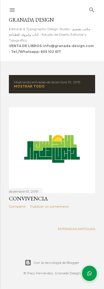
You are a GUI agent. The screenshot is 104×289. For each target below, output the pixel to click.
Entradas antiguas (76, 229)
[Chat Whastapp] (89, 273)
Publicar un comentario (49, 206)
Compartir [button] (17, 206)
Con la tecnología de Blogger (56, 262)
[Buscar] (91, 8)
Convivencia (28, 198)
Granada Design (31, 20)
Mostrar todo (29, 86)
